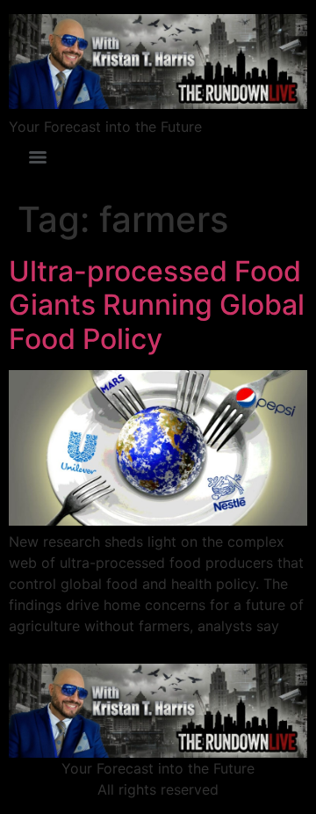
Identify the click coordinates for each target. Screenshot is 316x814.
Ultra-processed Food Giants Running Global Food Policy (157, 305)
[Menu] (38, 157)
